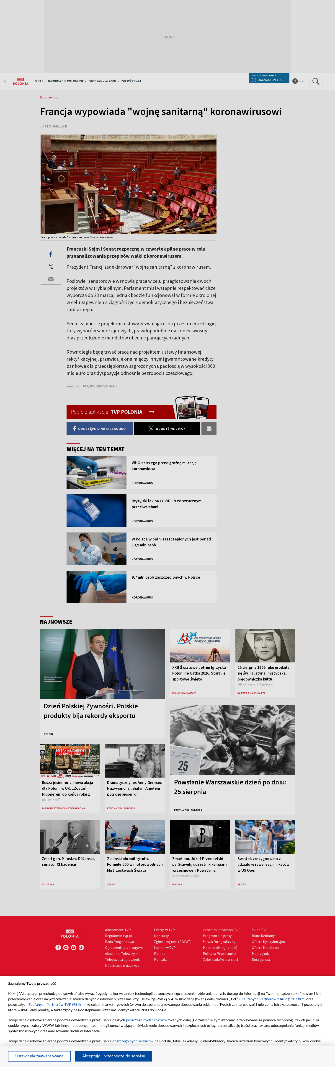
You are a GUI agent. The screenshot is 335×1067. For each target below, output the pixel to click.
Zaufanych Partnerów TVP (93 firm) (56, 1004)
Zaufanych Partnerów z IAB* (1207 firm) (273, 999)
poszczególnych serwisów (146, 1020)
